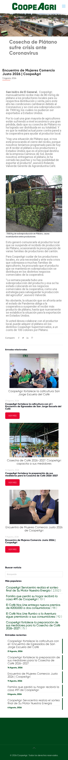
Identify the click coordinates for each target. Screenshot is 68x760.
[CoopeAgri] (34, 6)
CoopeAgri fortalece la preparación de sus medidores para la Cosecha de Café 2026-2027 (31, 474)
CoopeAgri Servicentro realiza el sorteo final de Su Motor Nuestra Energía (34, 702)
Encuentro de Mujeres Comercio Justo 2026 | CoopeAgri (28, 72)
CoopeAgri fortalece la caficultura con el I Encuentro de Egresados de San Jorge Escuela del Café (33, 406)
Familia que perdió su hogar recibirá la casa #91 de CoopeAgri (33, 689)
